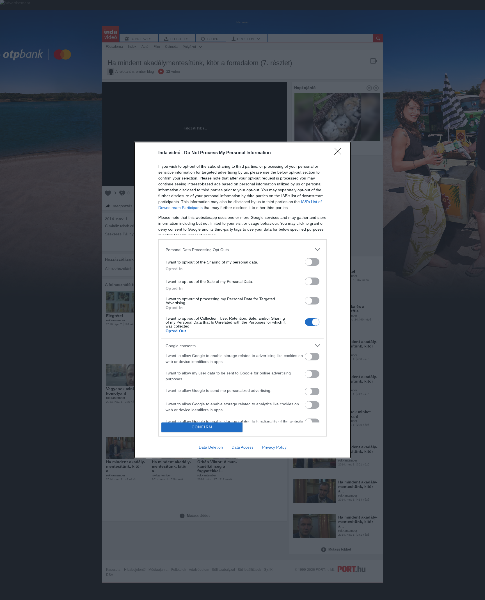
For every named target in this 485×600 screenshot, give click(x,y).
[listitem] (242, 250)
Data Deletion (211, 447)
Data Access (242, 447)
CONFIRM (202, 427)
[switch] (312, 262)
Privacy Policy (274, 447)
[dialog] (242, 300)
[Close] (339, 153)
